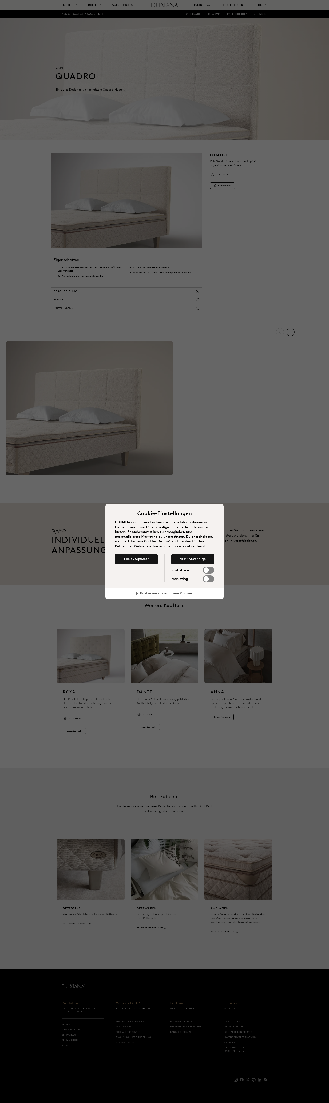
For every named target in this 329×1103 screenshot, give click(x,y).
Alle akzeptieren (136, 559)
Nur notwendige (193, 559)
